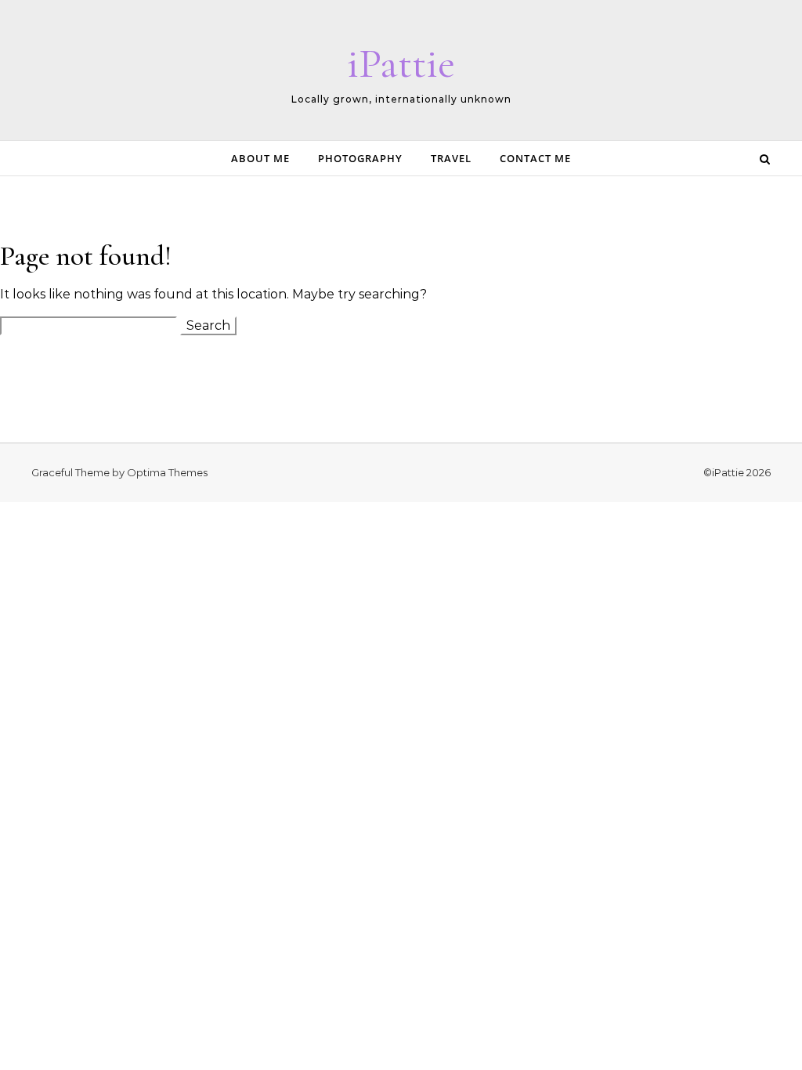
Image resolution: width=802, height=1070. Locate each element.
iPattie (401, 63)
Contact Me (535, 158)
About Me (260, 158)
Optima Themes (167, 472)
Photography (360, 158)
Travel (451, 158)
